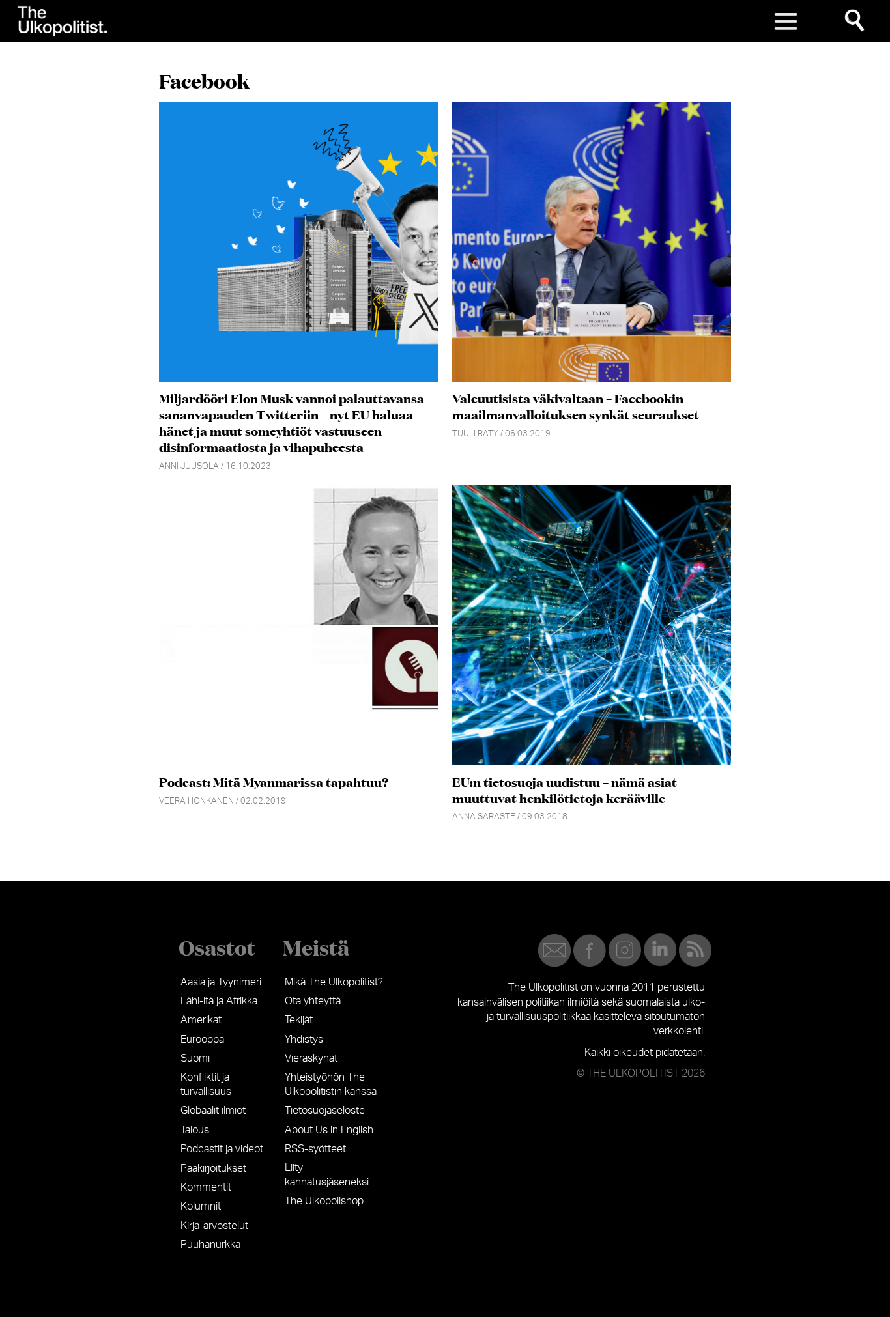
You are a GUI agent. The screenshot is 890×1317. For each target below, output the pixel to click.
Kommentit (205, 1187)
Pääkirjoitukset (213, 1168)
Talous (194, 1130)
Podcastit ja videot (221, 1149)
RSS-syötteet (315, 1149)
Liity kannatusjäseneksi (327, 1175)
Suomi (195, 1058)
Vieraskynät (311, 1058)
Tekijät (299, 1020)
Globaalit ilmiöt (213, 1110)
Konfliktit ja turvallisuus (205, 1084)
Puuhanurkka (210, 1244)
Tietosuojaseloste (325, 1110)
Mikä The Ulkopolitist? (334, 982)
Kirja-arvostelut (214, 1226)
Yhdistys (304, 1039)
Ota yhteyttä (313, 1001)
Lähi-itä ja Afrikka (218, 1001)
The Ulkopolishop (324, 1201)
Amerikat (201, 1020)
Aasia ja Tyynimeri (220, 982)
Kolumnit (200, 1206)
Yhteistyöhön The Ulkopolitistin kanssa (331, 1084)
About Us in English (329, 1130)
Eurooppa (202, 1039)
